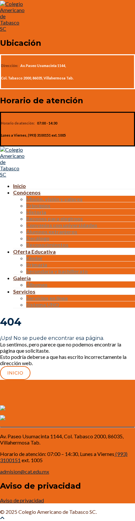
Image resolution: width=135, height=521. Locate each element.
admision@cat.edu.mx (24, 471)
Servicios (24, 291)
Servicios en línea (47, 298)
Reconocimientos (47, 245)
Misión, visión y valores (54, 199)
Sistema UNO (42, 304)
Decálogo (37, 238)
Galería (22, 278)
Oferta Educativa (34, 251)
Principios (38, 205)
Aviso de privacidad (22, 500)
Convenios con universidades (61, 225)
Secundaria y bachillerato (57, 271)
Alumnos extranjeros (51, 231)
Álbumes (37, 284)
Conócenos (27, 192)
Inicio (19, 186)
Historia (36, 212)
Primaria (36, 264)
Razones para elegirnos (54, 218)
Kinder (34, 258)
